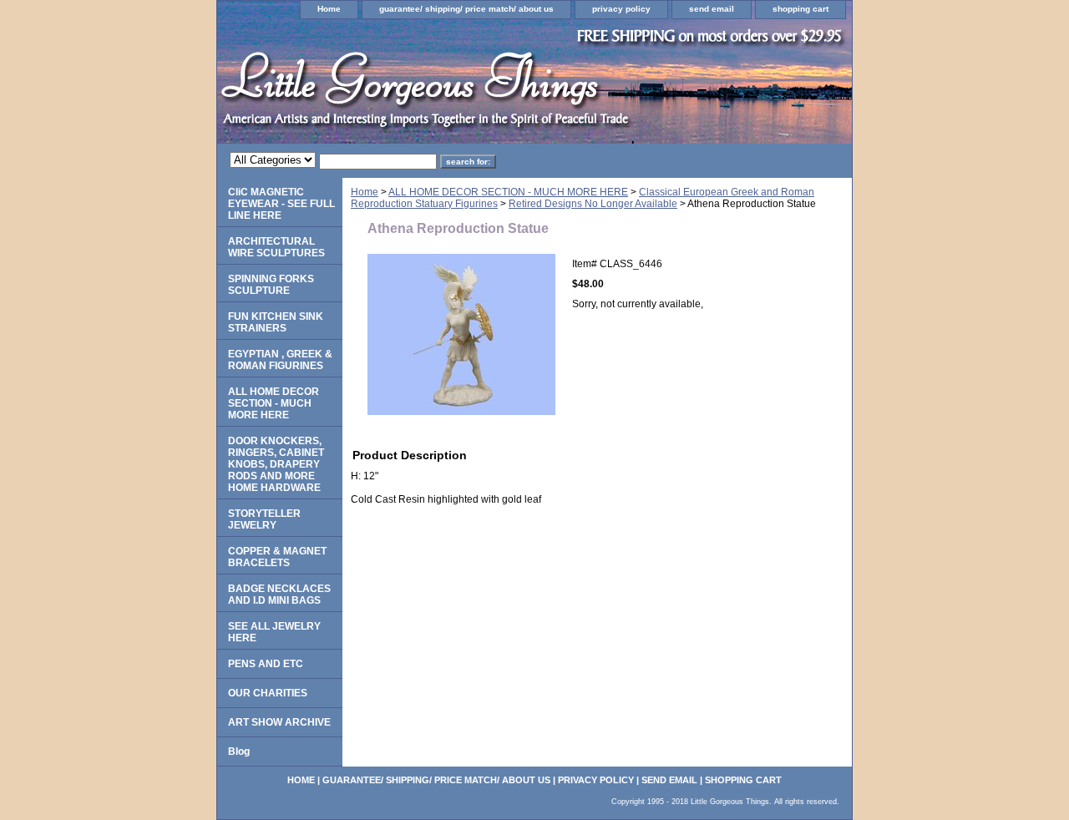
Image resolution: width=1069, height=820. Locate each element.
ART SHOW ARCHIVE (279, 722)
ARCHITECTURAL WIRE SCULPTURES (276, 247)
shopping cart (800, 8)
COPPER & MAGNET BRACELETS (277, 557)
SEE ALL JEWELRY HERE (274, 632)
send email (711, 8)
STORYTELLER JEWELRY (264, 519)
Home (329, 8)
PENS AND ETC (265, 664)
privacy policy (621, 8)
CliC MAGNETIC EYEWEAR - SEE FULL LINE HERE (281, 203)
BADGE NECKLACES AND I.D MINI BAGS (279, 594)
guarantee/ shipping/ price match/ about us (466, 8)
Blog (239, 751)
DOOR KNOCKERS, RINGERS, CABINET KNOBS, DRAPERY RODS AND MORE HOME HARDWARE (276, 464)
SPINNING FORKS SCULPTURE (271, 284)
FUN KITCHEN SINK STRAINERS (275, 322)
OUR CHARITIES (267, 693)
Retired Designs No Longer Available (593, 204)
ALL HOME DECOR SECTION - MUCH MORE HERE (508, 192)
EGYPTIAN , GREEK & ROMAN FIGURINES (280, 360)
